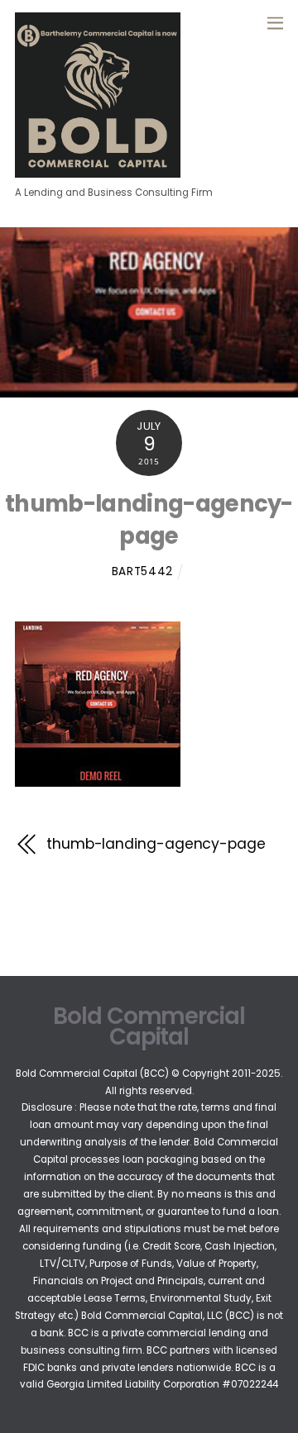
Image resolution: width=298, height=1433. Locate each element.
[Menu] (275, 22)
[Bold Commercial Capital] (97, 170)
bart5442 (142, 571)
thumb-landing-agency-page (149, 519)
